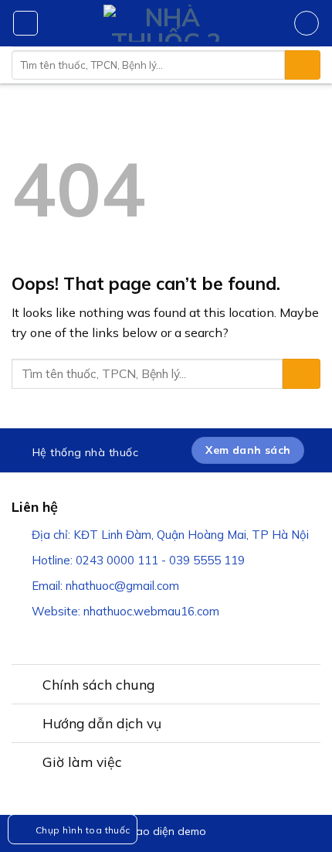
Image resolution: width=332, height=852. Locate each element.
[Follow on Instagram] (41, 638)
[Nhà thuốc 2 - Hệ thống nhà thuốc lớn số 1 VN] (166, 23)
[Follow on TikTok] (61, 638)
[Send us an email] (81, 638)
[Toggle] (19, 682)
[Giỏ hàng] (306, 23)
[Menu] (25, 23)
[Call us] (101, 638)
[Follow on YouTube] (121, 638)
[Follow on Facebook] (21, 638)
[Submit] (302, 65)
